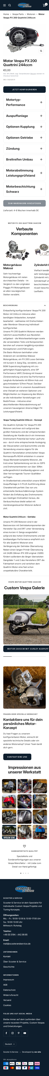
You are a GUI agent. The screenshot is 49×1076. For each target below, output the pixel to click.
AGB (5, 984)
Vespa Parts (18, 14)
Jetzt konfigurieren (24, 89)
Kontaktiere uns (17, 757)
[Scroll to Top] (43, 1070)
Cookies (7, 1005)
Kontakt (6, 956)
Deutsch (8, 1044)
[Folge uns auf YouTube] (25, 1033)
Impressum (8, 979)
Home (6, 14)
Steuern (33, 74)
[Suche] (9, 5)
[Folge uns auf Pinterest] (19, 1033)
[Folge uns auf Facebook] (6, 1033)
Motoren (31, 14)
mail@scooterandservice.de (16, 943)
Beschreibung (10, 305)
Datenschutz (9, 990)
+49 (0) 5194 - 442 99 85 (15, 934)
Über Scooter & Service (14, 961)
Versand (7, 1000)
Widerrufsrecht (10, 995)
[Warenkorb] (44, 5)
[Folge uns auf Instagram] (12, 1033)
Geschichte (8, 966)
